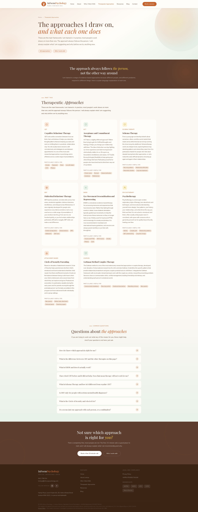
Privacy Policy (127, 474)
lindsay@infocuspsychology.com (48, 481)
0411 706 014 (42, 478)
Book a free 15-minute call (89, 453)
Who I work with (60, 51)
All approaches (45, 51)
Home (72, 4)
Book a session (149, 4)
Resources (120, 4)
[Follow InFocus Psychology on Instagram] (52, 486)
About (79, 4)
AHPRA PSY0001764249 (130, 477)
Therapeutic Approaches (106, 4)
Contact (134, 4)
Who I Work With (89, 4)
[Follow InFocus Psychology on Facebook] (57, 486)
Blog (127, 4)
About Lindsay (84, 477)
